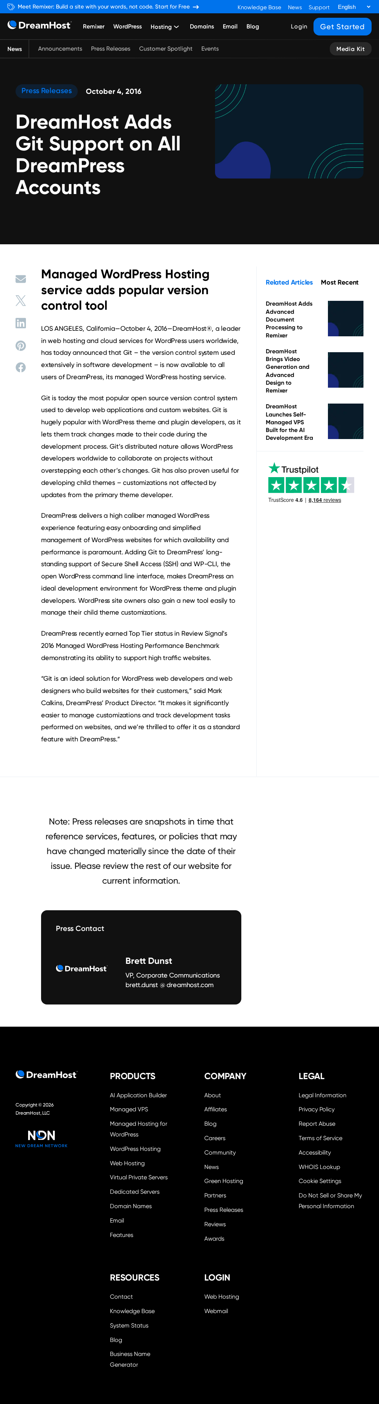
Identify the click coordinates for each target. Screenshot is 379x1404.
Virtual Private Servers (139, 1177)
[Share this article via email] (21, 279)
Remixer (93, 26)
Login (299, 26)
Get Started (342, 26)
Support (319, 7)
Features (121, 1234)
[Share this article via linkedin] (21, 323)
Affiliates (215, 1109)
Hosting (161, 27)
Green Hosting (223, 1180)
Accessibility (315, 1152)
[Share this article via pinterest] (21, 345)
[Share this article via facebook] (21, 367)
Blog (252, 26)
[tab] (289, 282)
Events (210, 48)
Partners (215, 1195)
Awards (214, 1238)
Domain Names (131, 1206)
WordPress (127, 26)
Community (220, 1152)
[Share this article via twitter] (21, 300)
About (212, 1095)
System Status (129, 1325)
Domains (202, 26)
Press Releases (110, 48)
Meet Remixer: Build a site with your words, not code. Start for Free (104, 7)
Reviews (215, 1224)
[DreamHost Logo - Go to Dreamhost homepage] (39, 26)
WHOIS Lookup (319, 1166)
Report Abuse (317, 1123)
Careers (214, 1138)
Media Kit (350, 48)
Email (230, 26)
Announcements (60, 48)
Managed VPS (129, 1109)
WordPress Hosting (135, 1148)
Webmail (216, 1311)
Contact (121, 1296)
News (295, 7)
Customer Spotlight (165, 48)
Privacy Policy (317, 1109)
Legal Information (322, 1095)
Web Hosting (127, 1163)
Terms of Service (320, 1138)
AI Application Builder (138, 1095)
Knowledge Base (259, 7)
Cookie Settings (331, 1180)
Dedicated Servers (135, 1191)
